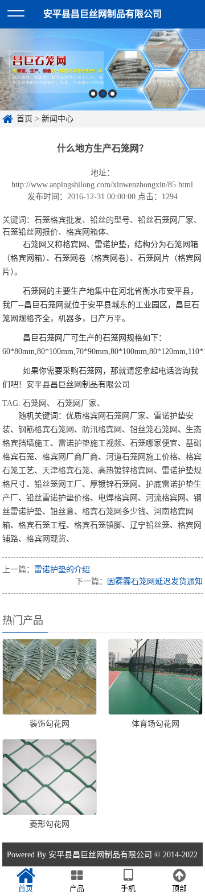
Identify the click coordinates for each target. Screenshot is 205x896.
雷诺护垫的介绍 (62, 569)
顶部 (179, 888)
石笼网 (35, 403)
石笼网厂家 (77, 403)
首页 (24, 118)
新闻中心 (57, 118)
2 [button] (103, 94)
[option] (102, 69)
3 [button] (112, 94)
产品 (76, 888)
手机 (128, 888)
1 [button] (93, 94)
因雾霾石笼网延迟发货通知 (155, 581)
